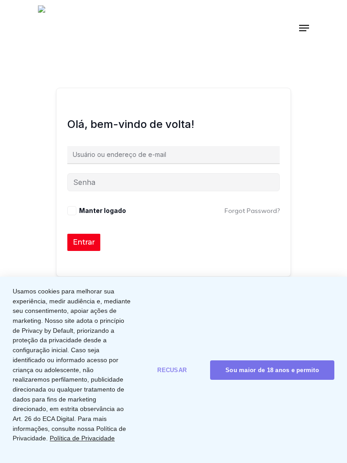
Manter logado (102, 210)
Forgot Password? (252, 211)
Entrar (84, 242)
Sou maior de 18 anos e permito (272, 370)
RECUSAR (172, 370)
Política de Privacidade (82, 438)
